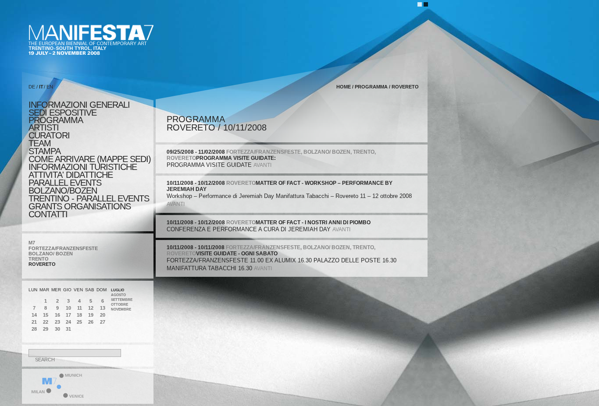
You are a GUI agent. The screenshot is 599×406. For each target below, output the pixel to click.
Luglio (117, 290)
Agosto (118, 295)
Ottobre (119, 305)
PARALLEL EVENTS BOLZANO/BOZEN (65, 186)
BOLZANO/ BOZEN (51, 253)
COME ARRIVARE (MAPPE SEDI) (90, 159)
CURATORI (49, 135)
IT (41, 86)
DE (32, 86)
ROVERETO (42, 264)
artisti (44, 127)
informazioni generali (79, 105)
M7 (32, 242)
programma (56, 120)
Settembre (121, 300)
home (343, 86)
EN (49, 86)
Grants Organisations (80, 206)
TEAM (40, 143)
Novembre (121, 309)
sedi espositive (62, 113)
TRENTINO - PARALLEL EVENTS (89, 198)
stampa (45, 151)
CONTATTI (48, 214)
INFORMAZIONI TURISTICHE (83, 167)
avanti (262, 165)
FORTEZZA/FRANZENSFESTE (63, 248)
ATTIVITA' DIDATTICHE (71, 175)
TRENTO (39, 258)
